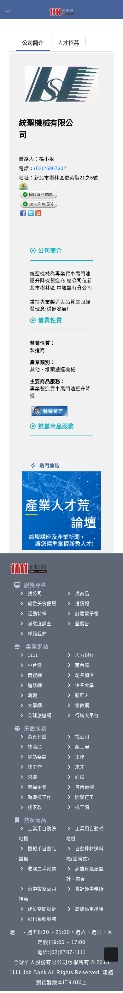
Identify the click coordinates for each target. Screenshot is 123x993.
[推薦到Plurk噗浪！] (38, 213)
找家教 (35, 807)
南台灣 (82, 665)
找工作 (35, 767)
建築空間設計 (42, 909)
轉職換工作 (40, 797)
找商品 (82, 593)
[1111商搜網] (61, 11)
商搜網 (35, 675)
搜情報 (82, 603)
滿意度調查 (40, 623)
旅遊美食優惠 (42, 603)
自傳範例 (84, 787)
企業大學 (84, 685)
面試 (80, 777)
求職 (32, 777)
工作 (80, 757)
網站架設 (37, 757)
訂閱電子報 (87, 613)
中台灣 (35, 665)
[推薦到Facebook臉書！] (23, 213)
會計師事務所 (89, 889)
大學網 (35, 705)
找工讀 (82, 807)
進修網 (35, 685)
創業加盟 (84, 675)
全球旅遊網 (40, 715)
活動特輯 (37, 613)
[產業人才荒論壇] (61, 510)
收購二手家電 (42, 868)
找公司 (35, 593)
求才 (80, 767)
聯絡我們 (37, 633)
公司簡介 (33, 43)
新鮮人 (82, 695)
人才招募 (68, 43)
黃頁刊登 (37, 736)
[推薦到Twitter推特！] (31, 213)
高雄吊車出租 (89, 909)
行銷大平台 (87, 715)
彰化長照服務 (42, 919)
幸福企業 (37, 787)
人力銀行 (84, 655)
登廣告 (82, 623)
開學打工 (84, 797)
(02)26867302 (50, 168)
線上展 (82, 746)
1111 (33, 655)
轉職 (32, 695)
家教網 (82, 705)
